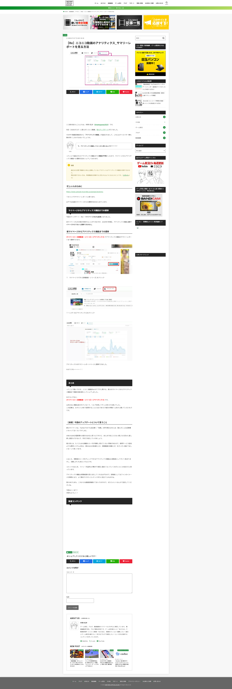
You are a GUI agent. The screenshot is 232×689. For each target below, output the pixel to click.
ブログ (125, 3)
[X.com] (92, 641)
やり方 (70, 552)
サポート (132, 3)
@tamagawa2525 (101, 124)
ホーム (96, 3)
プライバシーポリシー (134, 681)
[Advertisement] (99, 108)
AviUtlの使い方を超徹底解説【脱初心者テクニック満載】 (153, 94)
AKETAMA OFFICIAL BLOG (112, 685)
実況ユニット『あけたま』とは (116, 8)
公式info (125, 175)
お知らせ (138, 117)
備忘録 (76, 552)
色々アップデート (102, 130)
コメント (70, 572)
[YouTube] (100, 641)
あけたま (103, 3)
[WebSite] (84, 641)
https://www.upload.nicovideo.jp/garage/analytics (84, 192)
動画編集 (110, 3)
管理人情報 (140, 3)
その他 (65, 35)
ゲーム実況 (118, 3)
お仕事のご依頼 (149, 3)
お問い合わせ (159, 3)
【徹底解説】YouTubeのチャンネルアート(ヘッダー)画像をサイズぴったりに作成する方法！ (154, 86)
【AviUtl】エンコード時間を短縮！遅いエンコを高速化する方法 (153, 102)
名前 (67, 597)
